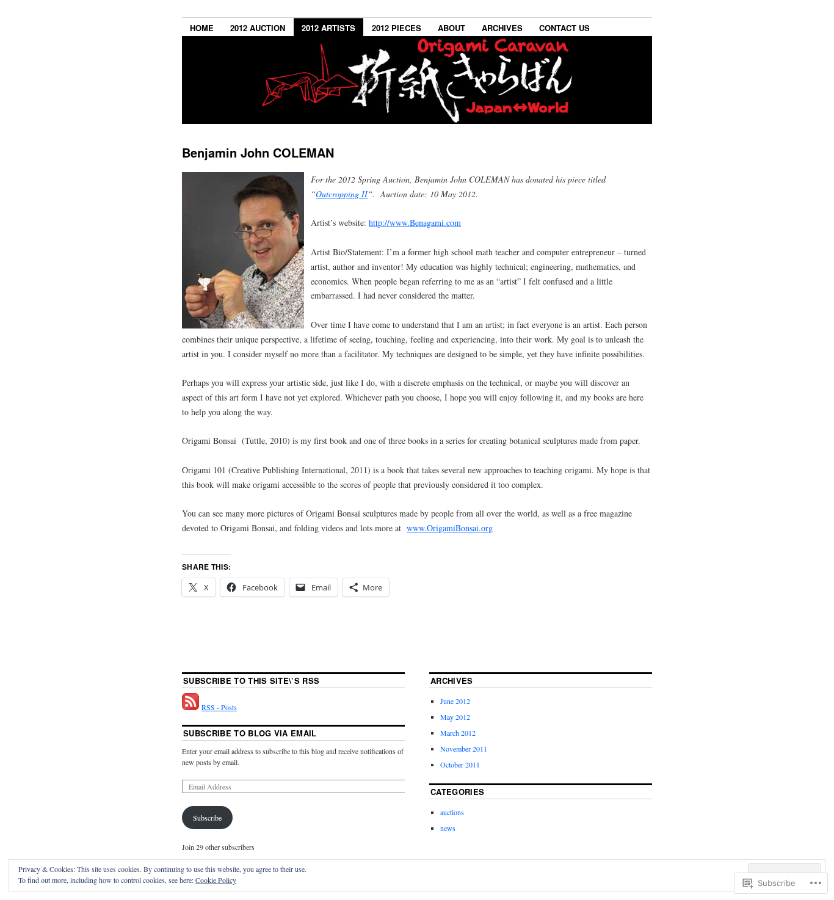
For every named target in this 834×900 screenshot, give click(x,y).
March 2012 (458, 733)
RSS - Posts (219, 707)
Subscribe (207, 817)
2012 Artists (328, 28)
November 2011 (463, 748)
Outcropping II (342, 194)
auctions (452, 812)
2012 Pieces (396, 28)
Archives (502, 28)
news (447, 828)
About (451, 28)
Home (202, 28)
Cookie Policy (215, 880)
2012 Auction (257, 28)
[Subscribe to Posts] (190, 707)
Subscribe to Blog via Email (250, 733)
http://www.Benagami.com (415, 222)
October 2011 (460, 764)
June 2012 (455, 701)
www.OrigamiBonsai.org (450, 528)
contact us (564, 28)
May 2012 (455, 717)
